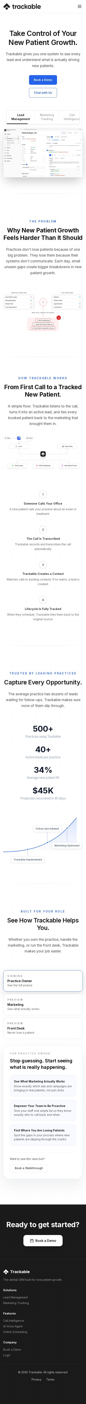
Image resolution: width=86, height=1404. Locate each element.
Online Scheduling (15, 1332)
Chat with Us (43, 92)
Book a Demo (43, 79)
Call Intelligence (72, 117)
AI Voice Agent (13, 1326)
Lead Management (20, 117)
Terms (50, 1379)
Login (6, 1355)
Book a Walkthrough (29, 1168)
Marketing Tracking (47, 117)
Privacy (36, 1379)
